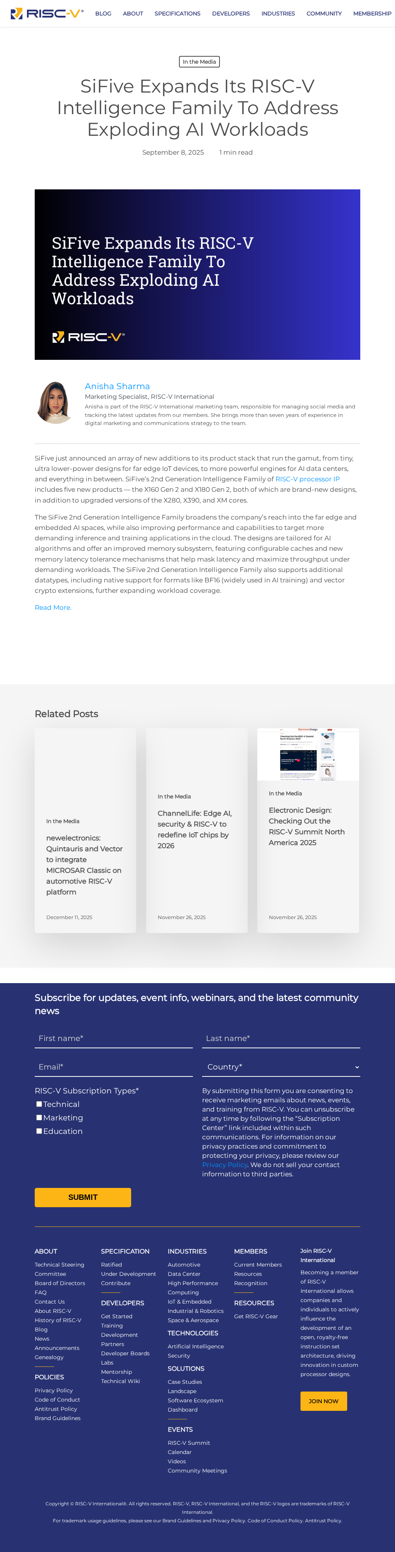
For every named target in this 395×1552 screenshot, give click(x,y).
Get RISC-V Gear (256, 1316)
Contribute (115, 1283)
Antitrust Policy (56, 1408)
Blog (41, 1329)
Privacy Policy (224, 1165)
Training (112, 1325)
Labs (107, 1362)
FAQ (41, 1292)
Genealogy (49, 1357)
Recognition (250, 1283)
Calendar (180, 1452)
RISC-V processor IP (307, 479)
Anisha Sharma (117, 386)
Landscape (182, 1391)
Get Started (116, 1316)
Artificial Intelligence (196, 1346)
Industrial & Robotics (196, 1310)
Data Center (184, 1273)
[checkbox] (114, 1118)
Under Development (128, 1273)
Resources (248, 1273)
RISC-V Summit (189, 1442)
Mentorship (116, 1371)
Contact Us (50, 1301)
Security (179, 1355)
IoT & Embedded (189, 1301)
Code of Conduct (57, 1399)
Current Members (258, 1264)
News (42, 1338)
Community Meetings (197, 1470)
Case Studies (185, 1381)
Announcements (57, 1348)
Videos (177, 1461)
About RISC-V (53, 1310)
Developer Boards (125, 1353)
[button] (323, 1401)
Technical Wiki (120, 1381)
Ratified (111, 1264)
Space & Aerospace (193, 1320)
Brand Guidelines (58, 1418)
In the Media (199, 61)
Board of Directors (60, 1283)
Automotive (184, 1264)
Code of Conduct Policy (275, 1520)
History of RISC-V (58, 1320)
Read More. (53, 607)
